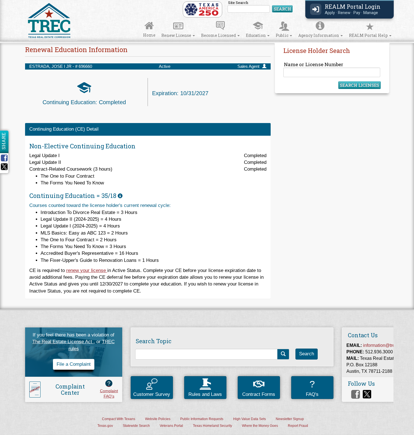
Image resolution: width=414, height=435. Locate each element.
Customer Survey (151, 394)
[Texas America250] (201, 9)
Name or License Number (313, 64)
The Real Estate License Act (63, 341)
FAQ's (312, 388)
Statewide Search (136, 426)
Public (282, 35)
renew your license (86, 270)
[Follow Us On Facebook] (355, 394)
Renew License (176, 35)
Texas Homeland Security (212, 426)
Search (282, 9)
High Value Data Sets (249, 419)
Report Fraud (298, 426)
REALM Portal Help (369, 35)
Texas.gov (105, 426)
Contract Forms (258, 394)
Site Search (260, 7)
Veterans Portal (171, 426)
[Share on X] (4, 168)
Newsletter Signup (290, 419)
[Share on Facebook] (6, 158)
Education (256, 35)
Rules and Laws (205, 394)
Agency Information (319, 35)
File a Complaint (74, 364)
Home (149, 35)
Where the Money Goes (260, 426)
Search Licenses (359, 85)
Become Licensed (219, 35)
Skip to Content (10, 1)
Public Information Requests (201, 419)
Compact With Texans (118, 419)
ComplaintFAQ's (109, 389)
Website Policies (157, 419)
